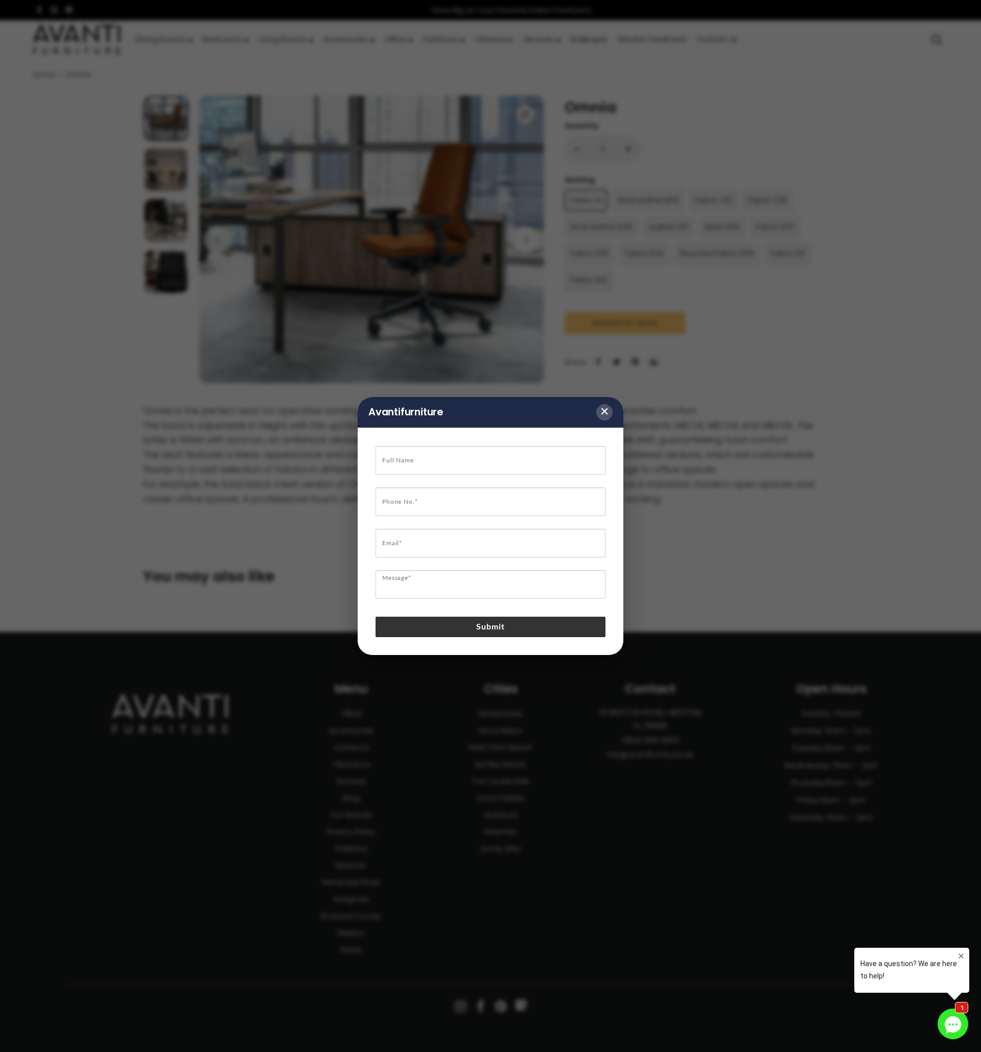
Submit (490, 627)
